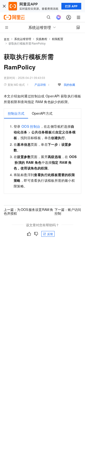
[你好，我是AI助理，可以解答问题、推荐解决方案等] (59, 17)
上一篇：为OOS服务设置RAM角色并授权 (28, 211)
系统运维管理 (22, 39)
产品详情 (40, 84)
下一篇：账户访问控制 (68, 211)
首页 (6, 39)
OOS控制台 (30, 126)
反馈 (50, 234)
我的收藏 (69, 84)
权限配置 (57, 39)
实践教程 (41, 39)
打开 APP (71, 6)
